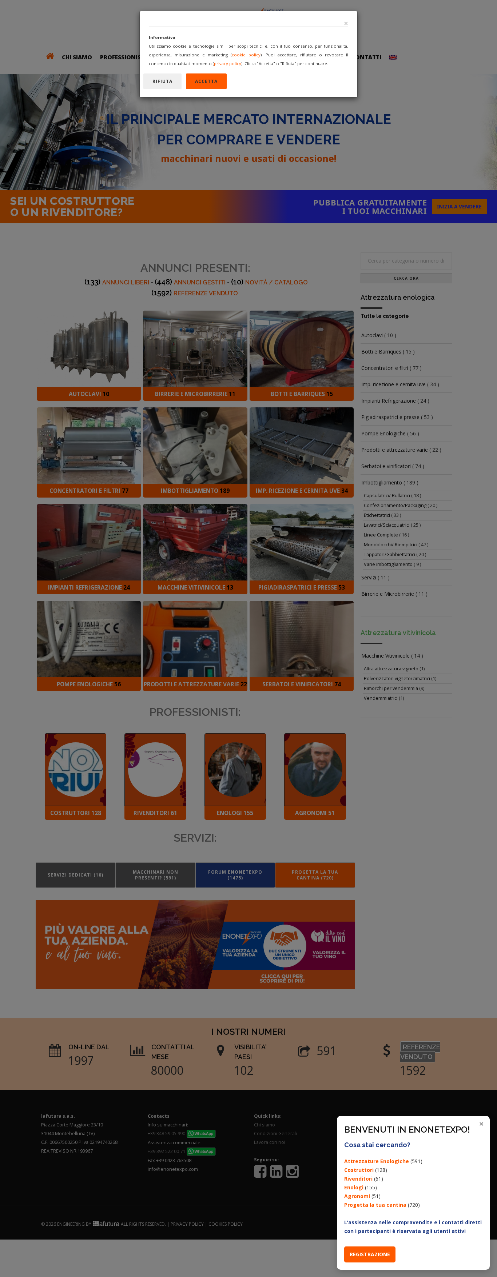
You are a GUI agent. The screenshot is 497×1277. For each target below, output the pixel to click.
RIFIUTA (162, 81)
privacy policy (227, 63)
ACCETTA (206, 81)
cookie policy (246, 54)
